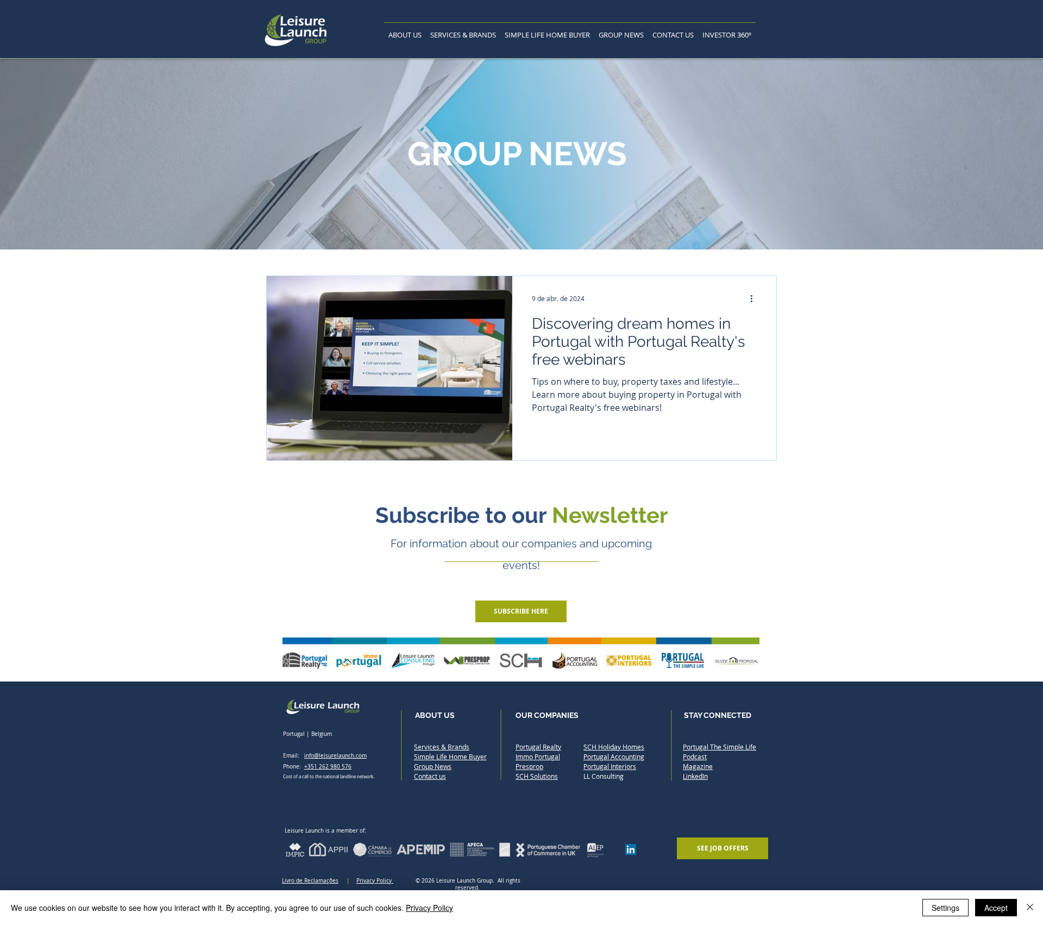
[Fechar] (1029, 907)
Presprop (529, 766)
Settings (945, 907)
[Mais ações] (755, 298)
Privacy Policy (374, 880)
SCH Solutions (537, 776)
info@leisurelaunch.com (335, 755)
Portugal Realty (538, 746)
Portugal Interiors (609, 766)
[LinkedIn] (630, 849)
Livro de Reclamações (310, 880)
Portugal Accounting (613, 756)
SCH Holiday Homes (613, 746)
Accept (996, 907)
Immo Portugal (538, 756)
